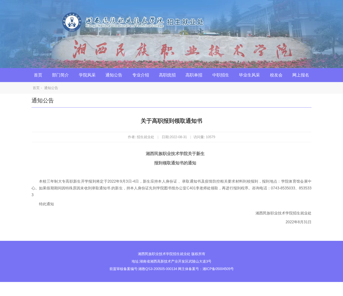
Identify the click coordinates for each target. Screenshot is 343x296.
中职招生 (220, 75)
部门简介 (60, 75)
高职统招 (167, 75)
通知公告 (113, 75)
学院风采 (87, 75)
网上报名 (300, 75)
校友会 (276, 75)
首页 (38, 75)
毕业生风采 (249, 75)
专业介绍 (140, 75)
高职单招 (194, 75)
